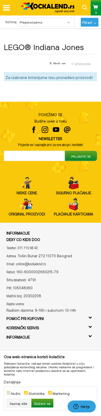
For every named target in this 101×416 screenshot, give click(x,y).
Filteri (87, 21)
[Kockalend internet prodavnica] (48, 8)
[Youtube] (56, 129)
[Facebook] (34, 129)
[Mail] (67, 129)
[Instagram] (45, 129)
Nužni (15, 393)
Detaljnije (12, 381)
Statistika (36, 393)
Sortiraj (11, 21)
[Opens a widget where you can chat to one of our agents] (81, 407)
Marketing (61, 393)
